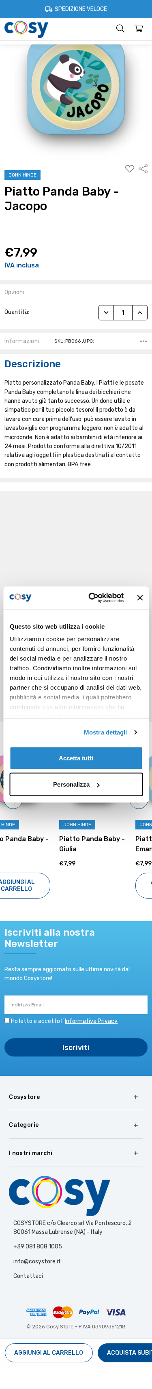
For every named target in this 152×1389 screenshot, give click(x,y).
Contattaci (28, 1276)
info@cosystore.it (37, 1261)
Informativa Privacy (91, 1021)
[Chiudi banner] (140, 597)
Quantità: (16, 312)
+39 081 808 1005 (37, 1246)
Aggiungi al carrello (114, 885)
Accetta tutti (76, 757)
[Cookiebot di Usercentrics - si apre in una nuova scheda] (92, 598)
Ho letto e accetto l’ (64, 1021)
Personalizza (71, 784)
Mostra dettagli (105, 732)
